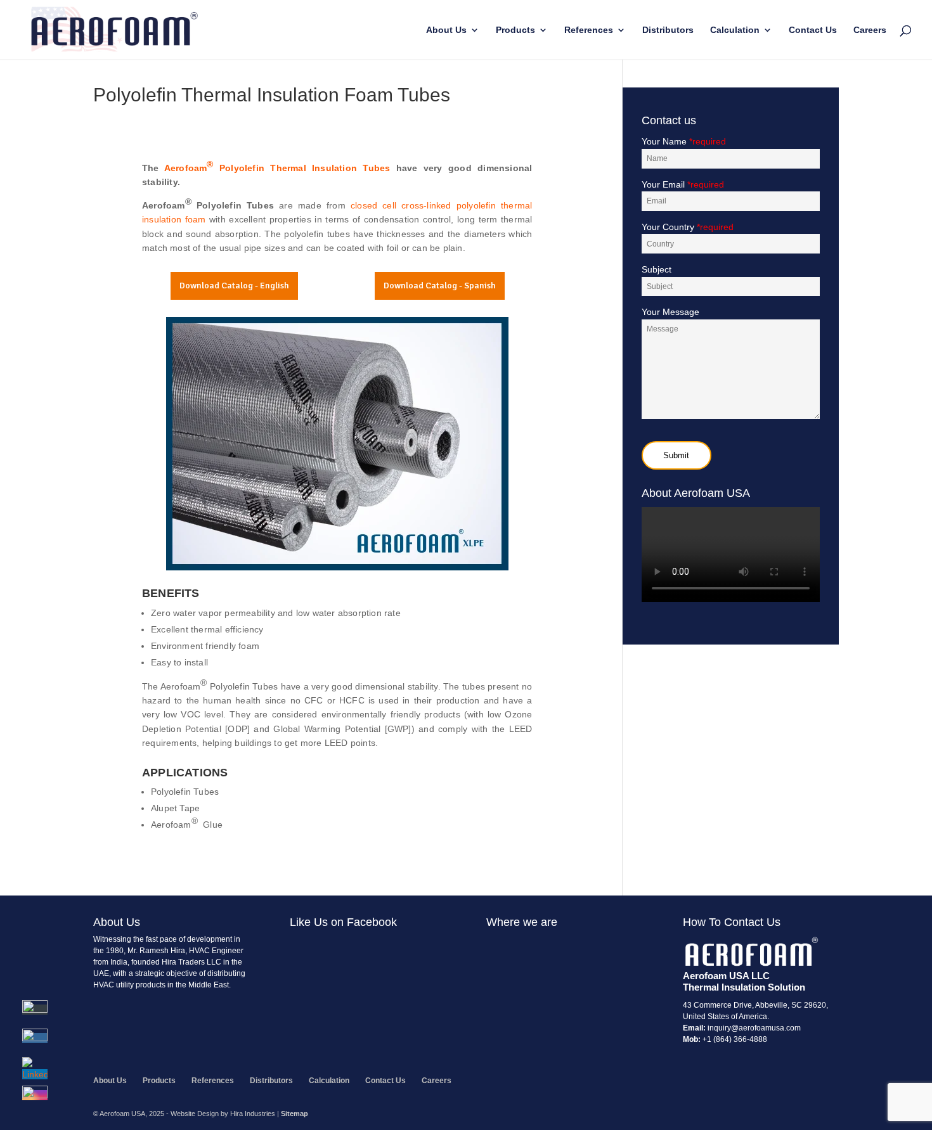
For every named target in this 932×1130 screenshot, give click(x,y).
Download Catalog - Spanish (440, 285)
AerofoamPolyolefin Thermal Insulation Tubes (277, 166)
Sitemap (294, 1113)
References (588, 30)
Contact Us (813, 30)
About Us (446, 30)
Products (515, 30)
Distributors (668, 30)
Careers (869, 30)
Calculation (735, 30)
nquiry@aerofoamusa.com (755, 1028)
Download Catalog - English (234, 285)
